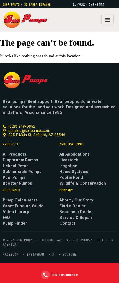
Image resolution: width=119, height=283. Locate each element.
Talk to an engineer (64, 274)
